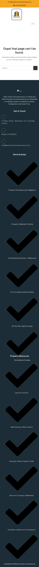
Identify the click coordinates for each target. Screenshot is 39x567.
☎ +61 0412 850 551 (19, 5)
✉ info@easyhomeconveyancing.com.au (19, 2)
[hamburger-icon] (33, 23)
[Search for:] (20, 68)
